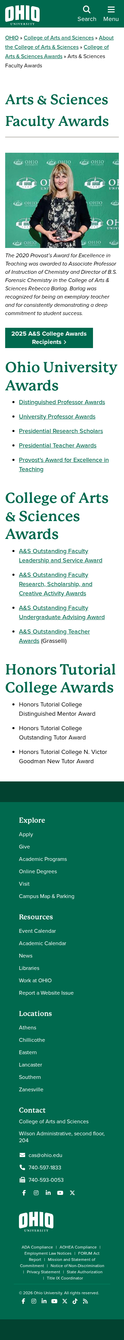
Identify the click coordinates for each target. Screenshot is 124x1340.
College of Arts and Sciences (59, 37)
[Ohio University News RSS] (85, 1301)
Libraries (29, 968)
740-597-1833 (45, 1167)
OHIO (12, 37)
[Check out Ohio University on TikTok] (75, 1301)
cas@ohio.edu (45, 1155)
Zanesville (31, 1089)
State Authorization (85, 1272)
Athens (27, 1027)
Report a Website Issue (46, 992)
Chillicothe (32, 1040)
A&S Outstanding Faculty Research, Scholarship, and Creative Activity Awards (55, 583)
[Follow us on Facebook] (24, 1193)
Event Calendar (37, 930)
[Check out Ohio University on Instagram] (33, 1301)
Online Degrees (38, 871)
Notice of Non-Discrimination (77, 1265)
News (25, 955)
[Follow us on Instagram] (36, 1193)
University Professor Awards (57, 416)
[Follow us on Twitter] (72, 1193)
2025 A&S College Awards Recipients (49, 337)
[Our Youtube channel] (60, 1193)
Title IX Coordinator (65, 1278)
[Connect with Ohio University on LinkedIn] (44, 1301)
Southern (30, 1077)
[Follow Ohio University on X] (64, 1301)
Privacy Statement (43, 1272)
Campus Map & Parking (46, 896)
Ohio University (48, 1293)
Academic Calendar (42, 943)
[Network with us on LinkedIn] (48, 1193)
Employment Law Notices (48, 1253)
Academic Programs (43, 859)
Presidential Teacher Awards (57, 445)
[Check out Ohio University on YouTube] (54, 1301)
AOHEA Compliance (78, 1247)
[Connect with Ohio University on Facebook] (23, 1301)
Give (24, 846)
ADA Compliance (37, 1247)
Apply (26, 834)
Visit (24, 883)
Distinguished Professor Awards (62, 402)
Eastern (28, 1052)
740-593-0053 (46, 1179)
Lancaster (30, 1064)
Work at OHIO (35, 980)
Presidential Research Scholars (61, 430)
